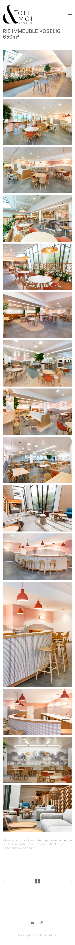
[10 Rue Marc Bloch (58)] (37, 760)
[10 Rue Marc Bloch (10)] (37, 267)
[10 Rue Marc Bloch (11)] (37, 315)
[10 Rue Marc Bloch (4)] (37, 122)
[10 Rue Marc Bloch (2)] (37, 73)
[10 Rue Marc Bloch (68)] (37, 808)
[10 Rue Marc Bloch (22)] (37, 634)
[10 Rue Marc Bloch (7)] (37, 218)
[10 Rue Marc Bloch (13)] (37, 412)
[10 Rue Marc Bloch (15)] (37, 460)
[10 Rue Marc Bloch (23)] (37, 712)
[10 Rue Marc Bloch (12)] (37, 363)
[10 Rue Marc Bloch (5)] (37, 170)
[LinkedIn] (32, 923)
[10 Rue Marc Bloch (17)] (37, 508)
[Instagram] (42, 923)
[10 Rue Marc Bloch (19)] (37, 556)
